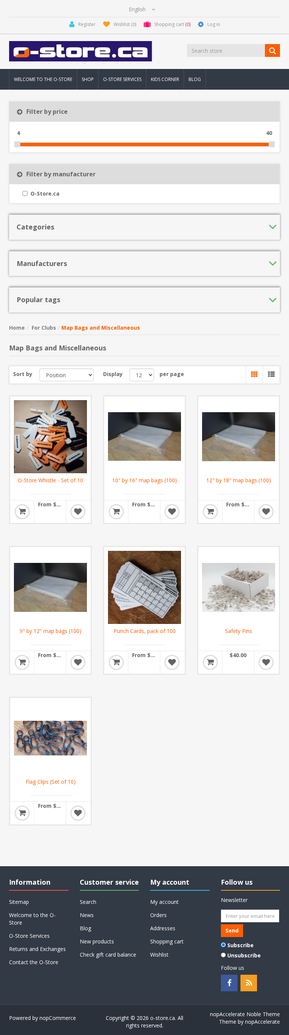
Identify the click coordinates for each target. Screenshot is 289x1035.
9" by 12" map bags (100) (50, 631)
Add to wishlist (77, 511)
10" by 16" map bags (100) (144, 480)
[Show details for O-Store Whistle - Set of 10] (50, 436)
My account (164, 901)
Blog (195, 79)
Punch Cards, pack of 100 (145, 631)
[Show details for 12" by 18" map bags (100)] (238, 436)
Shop (88, 79)
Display (113, 374)
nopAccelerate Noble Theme (245, 1014)
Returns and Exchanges (37, 948)
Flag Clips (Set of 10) (51, 781)
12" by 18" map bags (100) (238, 480)
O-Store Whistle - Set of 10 (50, 480)
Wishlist (159, 954)
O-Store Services (122, 79)
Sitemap (19, 901)
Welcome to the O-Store (43, 79)
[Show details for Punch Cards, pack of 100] (144, 587)
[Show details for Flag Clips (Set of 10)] (50, 738)
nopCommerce (58, 1017)
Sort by (22, 374)
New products (97, 941)
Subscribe (240, 945)
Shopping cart (167, 941)
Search (88, 901)
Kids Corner (165, 79)
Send (232, 930)
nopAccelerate (262, 1021)
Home (17, 327)
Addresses (162, 928)
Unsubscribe (244, 955)
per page (172, 374)
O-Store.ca (44, 193)
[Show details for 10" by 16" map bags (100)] (144, 436)
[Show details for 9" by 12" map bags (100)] (50, 587)
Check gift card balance (108, 954)
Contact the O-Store (33, 962)
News (87, 915)
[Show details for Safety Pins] (238, 587)
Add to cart (22, 511)
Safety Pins (238, 631)
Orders (158, 915)
